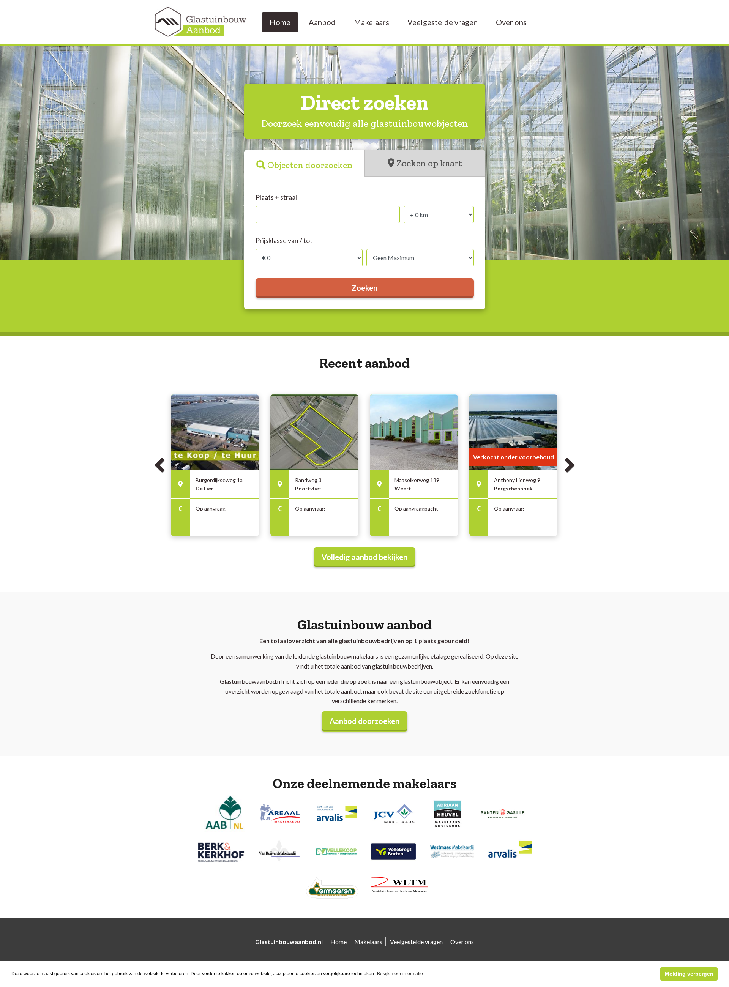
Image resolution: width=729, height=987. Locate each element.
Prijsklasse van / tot (284, 240)
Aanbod (322, 22)
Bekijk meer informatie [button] (400, 973)
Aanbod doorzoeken (364, 720)
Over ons (511, 22)
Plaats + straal (276, 197)
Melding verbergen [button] (689, 974)
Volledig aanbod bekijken (364, 556)
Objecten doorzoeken (310, 164)
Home (280, 22)
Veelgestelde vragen (442, 22)
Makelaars (371, 22)
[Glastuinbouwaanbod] (201, 21)
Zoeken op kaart (429, 163)
